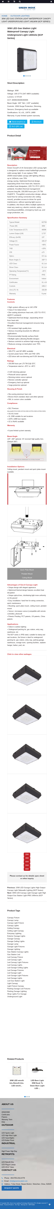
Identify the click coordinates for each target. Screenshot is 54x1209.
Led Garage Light (14, 973)
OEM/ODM (6, 1112)
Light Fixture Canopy (15, 986)
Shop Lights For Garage (16, 994)
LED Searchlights (8, 1138)
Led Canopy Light (14, 960)
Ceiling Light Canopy (15, 931)
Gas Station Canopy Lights (18, 952)
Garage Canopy (13, 939)
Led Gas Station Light (15, 981)
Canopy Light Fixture (15, 923)
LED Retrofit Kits (8, 1162)
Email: (7, 1181)
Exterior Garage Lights (16, 936)
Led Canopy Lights (14, 965)
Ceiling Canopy (13, 928)
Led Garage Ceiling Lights (17, 968)
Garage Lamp (12, 944)
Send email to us (18, 122)
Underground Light (14, 996)
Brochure (37, 122)
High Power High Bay (9, 1151)
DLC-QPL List (17, 126)
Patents (4, 1117)
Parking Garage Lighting (17, 991)
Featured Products (9, 1204)
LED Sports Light (8, 1133)
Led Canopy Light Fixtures (17, 962)
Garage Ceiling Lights (15, 941)
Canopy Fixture (13, 918)
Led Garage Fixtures (15, 970)
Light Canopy (12, 983)
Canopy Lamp (12, 920)
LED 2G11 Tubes (8, 1167)
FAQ (3, 1122)
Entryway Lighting (14, 933)
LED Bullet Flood (8, 1140)
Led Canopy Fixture (15, 957)
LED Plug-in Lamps (9, 1165)
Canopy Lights (13, 925)
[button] (27, 854)
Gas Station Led (13, 954)
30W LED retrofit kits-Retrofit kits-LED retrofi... (17, 1083)
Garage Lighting (13, 949)
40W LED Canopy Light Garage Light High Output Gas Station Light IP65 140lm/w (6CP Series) (26, 895)
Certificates (6, 1115)
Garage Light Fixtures (16, 947)
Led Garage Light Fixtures (17, 975)
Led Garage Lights (14, 978)
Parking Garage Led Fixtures (18, 989)
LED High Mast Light (9, 1135)
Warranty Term (7, 1119)
